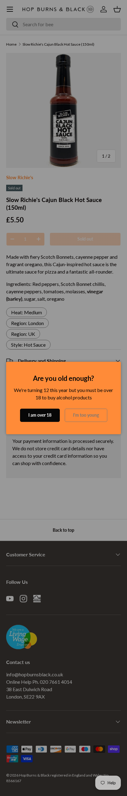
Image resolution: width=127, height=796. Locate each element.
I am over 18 (39, 415)
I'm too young (86, 415)
